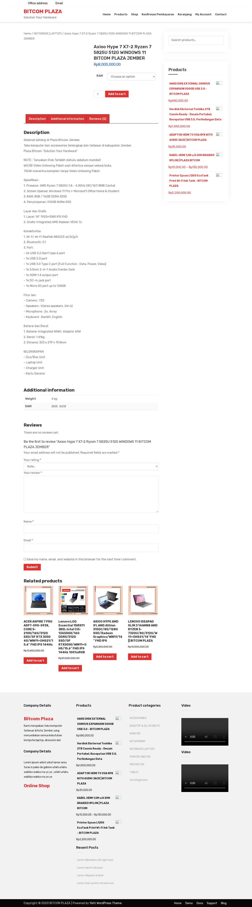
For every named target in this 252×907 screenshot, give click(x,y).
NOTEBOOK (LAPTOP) (142, 749)
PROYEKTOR (137, 764)
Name (29, 521)
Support (212, 903)
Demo (189, 903)
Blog (224, 903)
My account (203, 14)
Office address (38, 3)
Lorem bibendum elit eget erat (95, 860)
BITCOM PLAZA (43, 11)
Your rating (32, 460)
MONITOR (135, 733)
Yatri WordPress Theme (106, 903)
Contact (221, 14)
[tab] (37, 118)
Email (59, 3)
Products (120, 14)
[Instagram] (218, 3)
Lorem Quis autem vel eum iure (95, 883)
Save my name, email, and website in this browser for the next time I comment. (82, 559)
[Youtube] (212, 3)
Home (107, 14)
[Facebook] (223, 3)
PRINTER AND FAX (140, 756)
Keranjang (185, 14)
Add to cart (117, 94)
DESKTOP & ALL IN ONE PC (145, 725)
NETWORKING (137, 741)
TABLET (134, 772)
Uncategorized (138, 780)
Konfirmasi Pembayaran (158, 14)
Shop (134, 14)
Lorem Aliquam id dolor (90, 875)
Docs (199, 903)
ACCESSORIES (138, 718)
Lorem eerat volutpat (90, 867)
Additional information (67, 119)
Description (37, 119)
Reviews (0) (97, 119)
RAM (99, 75)
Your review (33, 473)
